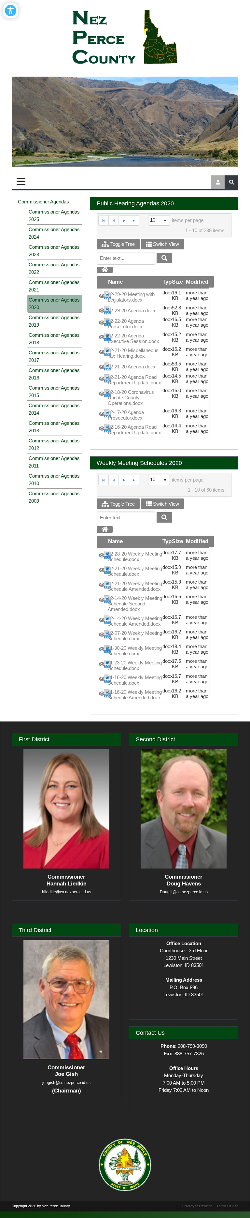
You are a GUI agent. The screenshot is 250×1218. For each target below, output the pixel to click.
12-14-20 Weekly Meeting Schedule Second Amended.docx (135, 603)
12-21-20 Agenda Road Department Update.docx (134, 379)
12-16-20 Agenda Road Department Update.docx (134, 429)
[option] (153, 297)
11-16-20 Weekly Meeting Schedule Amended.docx (135, 694)
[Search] (164, 258)
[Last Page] (134, 220)
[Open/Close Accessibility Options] (10, 10)
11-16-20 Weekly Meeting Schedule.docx (135, 680)
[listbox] (159, 220)
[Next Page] (124, 220)
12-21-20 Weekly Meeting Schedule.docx (135, 571)
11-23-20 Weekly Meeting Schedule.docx (135, 665)
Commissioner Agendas (43, 201)
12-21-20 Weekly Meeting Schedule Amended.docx (135, 586)
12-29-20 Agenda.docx (132, 310)
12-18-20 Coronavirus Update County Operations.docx (131, 397)
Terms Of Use (227, 1206)
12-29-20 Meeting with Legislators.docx (131, 297)
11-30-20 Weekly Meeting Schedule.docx (135, 650)
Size (177, 282)
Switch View (165, 244)
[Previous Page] (113, 220)
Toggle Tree (122, 244)
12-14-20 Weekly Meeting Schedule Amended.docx (135, 621)
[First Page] (103, 220)
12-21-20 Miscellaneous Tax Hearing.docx (133, 353)
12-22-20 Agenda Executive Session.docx (133, 338)
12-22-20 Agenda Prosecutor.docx (126, 323)
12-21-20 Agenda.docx (132, 366)
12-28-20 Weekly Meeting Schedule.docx (135, 556)
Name (115, 282)
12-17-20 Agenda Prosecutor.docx (126, 415)
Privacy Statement (197, 1206)
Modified (197, 282)
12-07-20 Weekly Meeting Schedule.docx (135, 635)
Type (168, 282)
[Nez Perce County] (125, 37)
